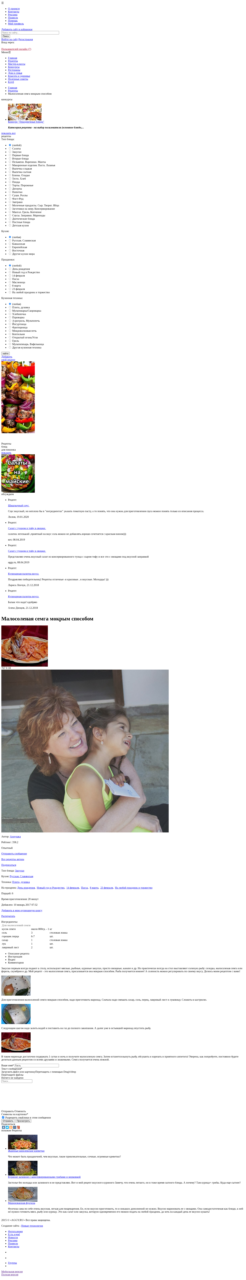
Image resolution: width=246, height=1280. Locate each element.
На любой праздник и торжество (31, 292)
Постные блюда (21, 222)
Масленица (18, 282)
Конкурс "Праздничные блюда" (26, 121)
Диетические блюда (23, 218)
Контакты (13, 11)
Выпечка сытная (21, 172)
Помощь (13, 20)
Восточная (18, 250)
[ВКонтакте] (3, 1127)
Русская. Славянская (24, 240)
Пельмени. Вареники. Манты (29, 162)
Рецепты (13, 61)
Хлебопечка (19, 314)
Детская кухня (20, 225)
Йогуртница (19, 324)
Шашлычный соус (18, 505)
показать (6, 452)
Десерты (17, 188)
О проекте (14, 8)
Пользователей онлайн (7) (16, 49)
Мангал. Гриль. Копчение (27, 212)
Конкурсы (14, 67)
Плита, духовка (21, 307)
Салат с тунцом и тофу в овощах (27, 528)
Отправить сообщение (14, 853)
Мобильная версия (12, 1271)
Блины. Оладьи (21, 175)
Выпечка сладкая (22, 168)
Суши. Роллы (20, 195)
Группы (12, 1262)
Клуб (11, 82)
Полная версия (9, 1274)
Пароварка (18, 317)
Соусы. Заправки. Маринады (28, 215)
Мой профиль (16, 23)
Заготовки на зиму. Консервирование (33, 208)
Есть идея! (14, 1234)
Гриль (15, 340)
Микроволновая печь (24, 330)
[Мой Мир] (14, 1127)
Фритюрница (19, 327)
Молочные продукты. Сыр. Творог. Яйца (35, 205)
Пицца (16, 182)
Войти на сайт (9, 39)
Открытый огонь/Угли (25, 337)
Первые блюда (20, 155)
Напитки (17, 192)
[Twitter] (7, 1127)
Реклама (12, 14)
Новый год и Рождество (26, 272)
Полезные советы (18, 79)
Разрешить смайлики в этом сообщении (28, 1117)
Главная (12, 58)
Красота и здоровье (19, 76)
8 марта (16, 285)
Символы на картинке (14, 1114)
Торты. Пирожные (22, 185)
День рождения (21, 269)
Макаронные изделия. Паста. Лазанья (33, 165)
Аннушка (15, 836)
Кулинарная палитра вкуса (23, 573)
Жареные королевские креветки (26, 1150)
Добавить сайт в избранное (16, 29)
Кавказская (18, 243)
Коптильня (18, 334)
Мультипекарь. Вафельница (28, 344)
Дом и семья (15, 73)
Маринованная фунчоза (21, 1203)
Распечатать (8, 916)
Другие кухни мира (23, 253)
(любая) (16, 237)
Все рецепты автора (12, 859)
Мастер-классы (16, 64)
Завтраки (17, 202)
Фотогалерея (15, 1231)
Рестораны (14, 70)
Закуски (16, 151)
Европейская (19, 247)
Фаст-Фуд (17, 198)
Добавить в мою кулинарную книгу (21, 910)
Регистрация (25, 39)
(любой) (16, 145)
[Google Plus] (18, 1127)
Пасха (15, 279)
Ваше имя (7, 1065)
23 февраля (18, 289)
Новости (13, 1237)
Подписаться (8, 865)
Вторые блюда (20, 158)
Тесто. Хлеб (19, 178)
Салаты (16, 148)
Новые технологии (32, 1225)
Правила (13, 17)
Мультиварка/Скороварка (26, 310)
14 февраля (18, 275)
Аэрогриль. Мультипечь (26, 320)
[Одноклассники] (10, 1127)
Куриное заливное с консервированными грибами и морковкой (44, 1177)
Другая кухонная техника (26, 347)
